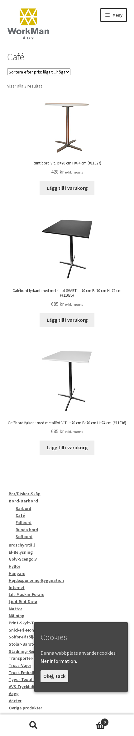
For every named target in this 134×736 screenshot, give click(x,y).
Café (20, 515)
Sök (33, 725)
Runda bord (27, 529)
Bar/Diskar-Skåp (25, 494)
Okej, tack (54, 676)
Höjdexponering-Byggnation (36, 580)
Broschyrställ (22, 545)
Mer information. (59, 661)
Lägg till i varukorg (67, 188)
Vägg (14, 693)
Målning (16, 615)
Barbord (23, 508)
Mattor (15, 609)
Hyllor (14, 566)
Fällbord (23, 522)
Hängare (17, 573)
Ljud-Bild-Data (23, 601)
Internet (17, 587)
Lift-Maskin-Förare (26, 594)
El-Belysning (21, 552)
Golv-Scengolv (23, 559)
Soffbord (24, 536)
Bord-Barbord (23, 501)
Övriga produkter (25, 708)
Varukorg (86, 719)
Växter (15, 700)
